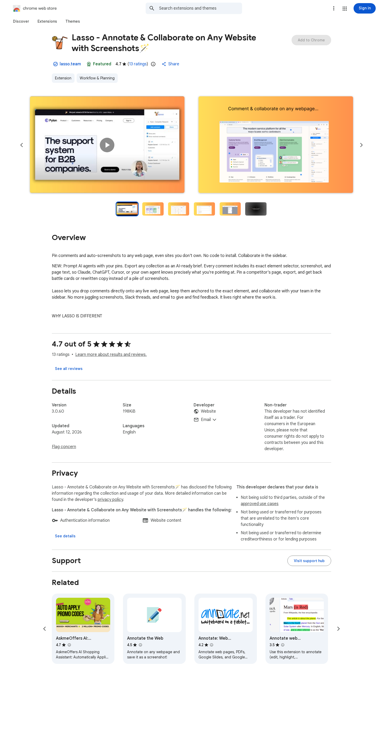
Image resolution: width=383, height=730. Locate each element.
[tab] (21, 21)
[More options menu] (334, 8)
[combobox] (200, 8)
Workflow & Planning (97, 78)
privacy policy (110, 499)
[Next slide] (361, 145)
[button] (344, 8)
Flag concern (64, 446)
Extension (63, 78)
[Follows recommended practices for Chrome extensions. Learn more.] (89, 64)
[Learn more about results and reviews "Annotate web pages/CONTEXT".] (282, 645)
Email (206, 419)
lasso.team (70, 64)
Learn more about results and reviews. (111, 354)
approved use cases (260, 503)
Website (208, 411)
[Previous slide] (21, 145)
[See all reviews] (69, 368)
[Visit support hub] (309, 561)
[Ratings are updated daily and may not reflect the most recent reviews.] (153, 64)
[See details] (65, 536)
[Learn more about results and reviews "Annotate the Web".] (140, 645)
